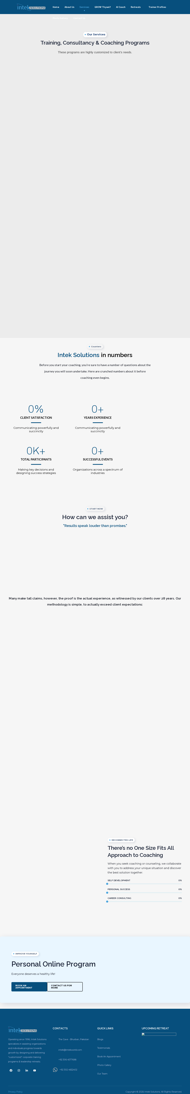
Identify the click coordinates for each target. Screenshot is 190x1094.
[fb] (11, 1070)
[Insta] (19, 1070)
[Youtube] (34, 1070)
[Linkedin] (27, 1070)
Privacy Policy (15, 1091)
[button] (29, 986)
